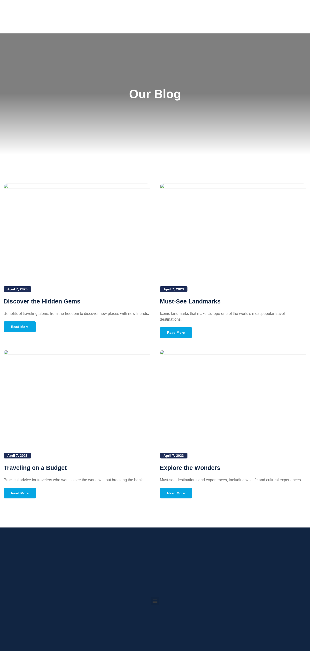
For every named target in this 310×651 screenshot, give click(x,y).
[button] (155, 601)
